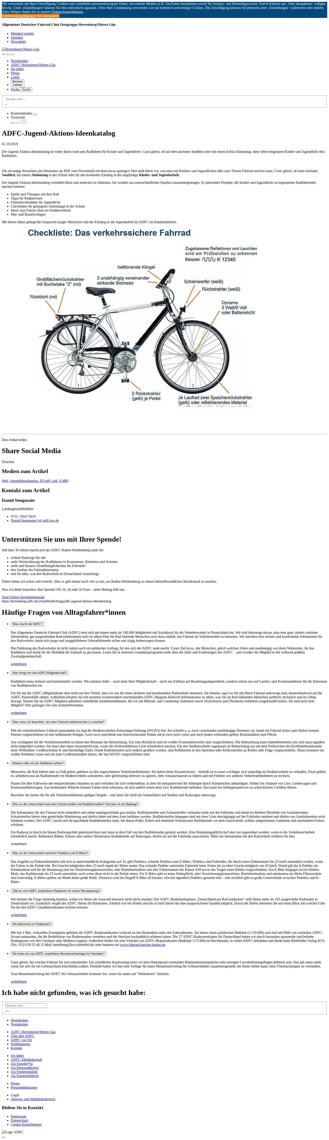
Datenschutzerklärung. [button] (67, 12)
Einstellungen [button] (25, 16)
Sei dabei (17, 69)
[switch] (35, 114)
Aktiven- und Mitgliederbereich (33, 1099)
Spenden (17, 37)
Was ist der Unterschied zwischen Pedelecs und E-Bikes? (50, 853)
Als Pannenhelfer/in (25, 1076)
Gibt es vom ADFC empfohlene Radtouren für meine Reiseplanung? (56, 891)
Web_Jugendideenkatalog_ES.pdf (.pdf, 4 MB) (35, 481)
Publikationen (20, 1044)
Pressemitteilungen (24, 1087)
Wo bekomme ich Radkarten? (32, 924)
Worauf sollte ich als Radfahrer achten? (38, 763)
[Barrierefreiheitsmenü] (3, 54)
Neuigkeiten (19, 61)
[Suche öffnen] (8, 54)
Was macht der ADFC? (27, 624)
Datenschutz (19, 1120)
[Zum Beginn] (3, 1137)
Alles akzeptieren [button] (47, 16)
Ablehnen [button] (9, 16)
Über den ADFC (22, 1036)
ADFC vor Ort (21, 1040)
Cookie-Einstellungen (26, 1124)
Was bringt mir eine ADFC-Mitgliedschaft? (40, 673)
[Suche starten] (5, 104)
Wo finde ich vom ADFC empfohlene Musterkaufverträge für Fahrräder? (59, 953)
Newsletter (18, 41)
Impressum (18, 1116)
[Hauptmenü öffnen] (12, 54)
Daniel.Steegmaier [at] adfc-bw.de (35, 520)
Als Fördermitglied (24, 1072)
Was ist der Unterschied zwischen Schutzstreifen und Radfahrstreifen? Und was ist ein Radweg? (75, 804)
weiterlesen (19, 664)
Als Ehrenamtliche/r (25, 1068)
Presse (15, 73)
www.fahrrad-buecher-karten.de (142, 945)
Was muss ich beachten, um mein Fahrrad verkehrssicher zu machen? (58, 722)
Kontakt (16, 1048)
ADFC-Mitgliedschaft (26, 1060)
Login (15, 77)
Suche (15, 89)
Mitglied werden (22, 33)
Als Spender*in (22, 1064)
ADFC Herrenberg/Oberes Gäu (33, 65)
